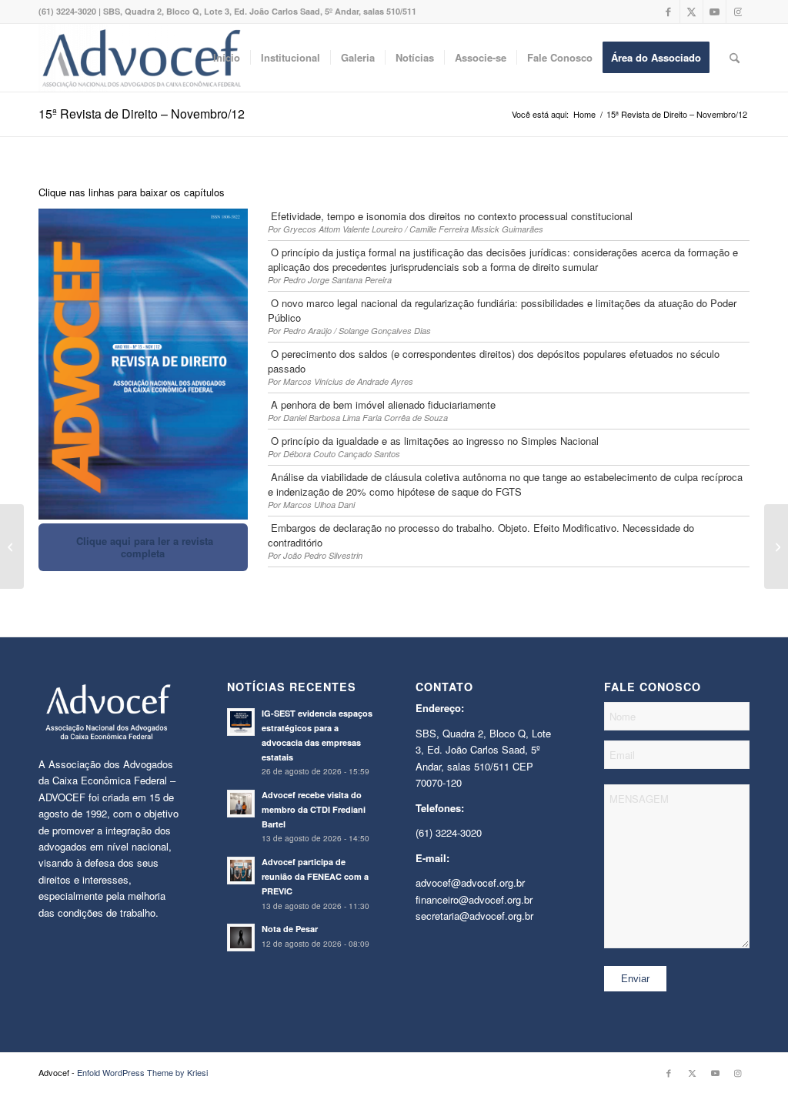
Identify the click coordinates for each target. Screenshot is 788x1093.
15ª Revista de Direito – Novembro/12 (141, 113)
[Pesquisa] (735, 58)
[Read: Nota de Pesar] (241, 937)
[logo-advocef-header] (141, 58)
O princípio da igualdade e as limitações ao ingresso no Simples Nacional (433, 440)
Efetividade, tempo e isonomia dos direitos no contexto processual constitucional (450, 216)
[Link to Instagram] (738, 11)
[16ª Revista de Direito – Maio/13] (776, 546)
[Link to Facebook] (668, 11)
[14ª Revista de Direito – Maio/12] (12, 546)
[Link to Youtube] (714, 11)
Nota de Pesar (290, 928)
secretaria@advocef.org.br (474, 915)
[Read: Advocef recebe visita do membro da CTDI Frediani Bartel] (241, 803)
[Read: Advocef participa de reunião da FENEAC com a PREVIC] (241, 870)
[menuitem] (226, 58)
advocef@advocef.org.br (470, 882)
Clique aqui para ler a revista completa (143, 546)
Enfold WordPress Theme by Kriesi (142, 1072)
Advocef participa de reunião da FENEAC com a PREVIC (315, 876)
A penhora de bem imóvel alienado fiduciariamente (382, 404)
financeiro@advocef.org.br (474, 899)
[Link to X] (691, 11)
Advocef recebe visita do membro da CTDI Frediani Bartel (314, 809)
